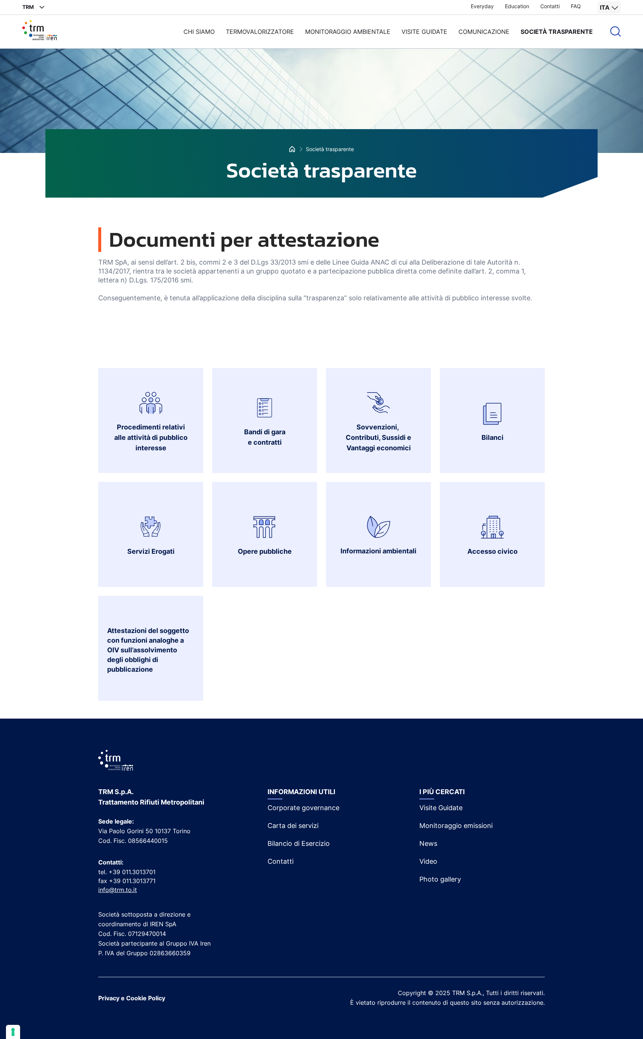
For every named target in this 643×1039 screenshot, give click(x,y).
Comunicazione (483, 31)
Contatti (550, 6)
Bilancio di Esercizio (299, 843)
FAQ (576, 6)
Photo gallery (440, 879)
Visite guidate (424, 31)
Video (428, 861)
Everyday (482, 6)
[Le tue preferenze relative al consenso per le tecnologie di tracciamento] (13, 1032)
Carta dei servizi (293, 825)
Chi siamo (199, 31)
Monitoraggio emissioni (456, 825)
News (428, 843)
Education (517, 6)
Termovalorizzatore (260, 31)
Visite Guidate (441, 808)
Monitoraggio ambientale (347, 31)
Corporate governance (303, 808)
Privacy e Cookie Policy (131, 998)
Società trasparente (557, 31)
